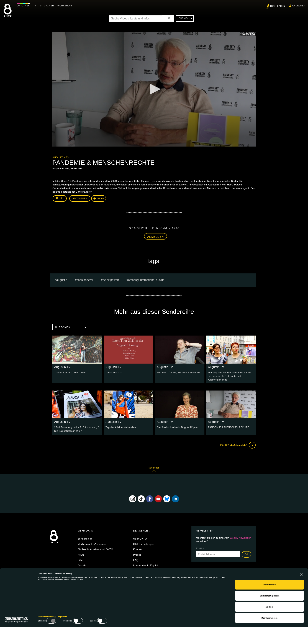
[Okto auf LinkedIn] (175, 498)
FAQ (135, 560)
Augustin (61, 279)
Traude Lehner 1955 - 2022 (70, 372)
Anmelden (155, 236)
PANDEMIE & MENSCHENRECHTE (228, 427)
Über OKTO (140, 538)
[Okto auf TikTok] (141, 498)
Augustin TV (60, 157)
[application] (154, 89)
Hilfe (80, 560)
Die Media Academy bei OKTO (95, 549)
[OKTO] (8, 13)
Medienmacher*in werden (92, 544)
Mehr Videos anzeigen (234, 445)
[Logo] (248, 33)
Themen (184, 18)
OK (246, 554)
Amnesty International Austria (146, 279)
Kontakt (137, 549)
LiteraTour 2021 (115, 372)
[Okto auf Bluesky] (166, 498)
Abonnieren (80, 198)
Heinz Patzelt (111, 279)
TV (34, 5)
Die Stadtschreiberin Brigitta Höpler (177, 427)
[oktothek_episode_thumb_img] (77, 349)
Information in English (146, 565)
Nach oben (154, 468)
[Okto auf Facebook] (149, 498)
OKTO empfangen (144, 544)
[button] (154, 89)
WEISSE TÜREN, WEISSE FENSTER (178, 372)
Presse (137, 554)
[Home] (54, 543)
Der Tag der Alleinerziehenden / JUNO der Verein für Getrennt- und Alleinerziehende (230, 376)
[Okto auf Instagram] (132, 498)
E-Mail (200, 548)
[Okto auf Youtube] (158, 498)
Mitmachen (47, 5)
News (81, 554)
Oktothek (23, 5)
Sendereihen (85, 538)
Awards (82, 565)
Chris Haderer (85, 279)
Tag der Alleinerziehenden (121, 427)
